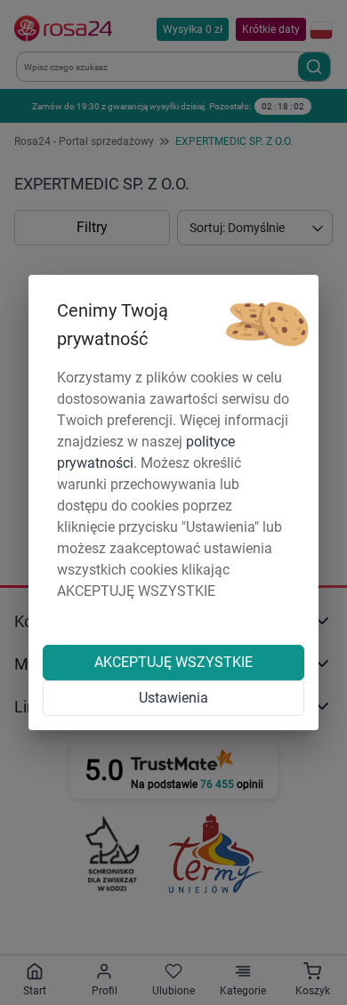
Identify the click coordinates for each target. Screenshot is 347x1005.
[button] (266, 324)
